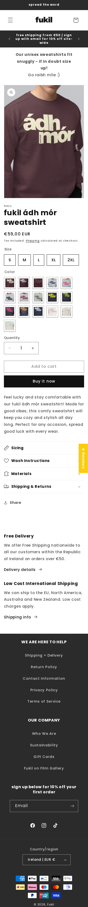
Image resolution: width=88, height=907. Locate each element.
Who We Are (44, 733)
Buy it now (44, 381)
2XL (70, 258)
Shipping (33, 241)
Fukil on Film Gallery (44, 768)
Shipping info (17, 617)
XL (53, 258)
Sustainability (44, 745)
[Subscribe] (72, 806)
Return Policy (44, 666)
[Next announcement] (78, 38)
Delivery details (20, 569)
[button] (10, 20)
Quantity (12, 338)
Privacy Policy (44, 690)
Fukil (50, 905)
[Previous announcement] (9, 38)
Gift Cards (43, 756)
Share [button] (15, 502)
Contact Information (44, 678)
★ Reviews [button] (83, 458)
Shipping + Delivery (44, 655)
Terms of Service (44, 701)
